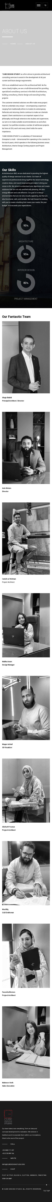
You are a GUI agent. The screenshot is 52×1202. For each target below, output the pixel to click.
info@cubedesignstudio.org (13, 1164)
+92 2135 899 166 (8, 1153)
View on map (7, 1178)
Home (13, 44)
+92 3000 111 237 (8, 1150)
